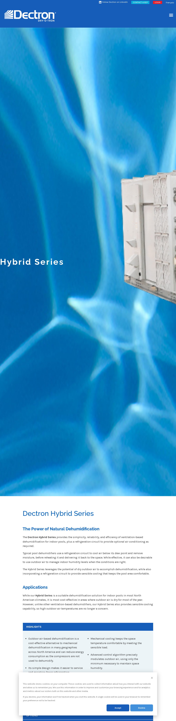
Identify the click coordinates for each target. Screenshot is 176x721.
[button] (171, 15)
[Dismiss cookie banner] (152, 678)
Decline (141, 708)
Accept (118, 708)
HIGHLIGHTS (33, 626)
